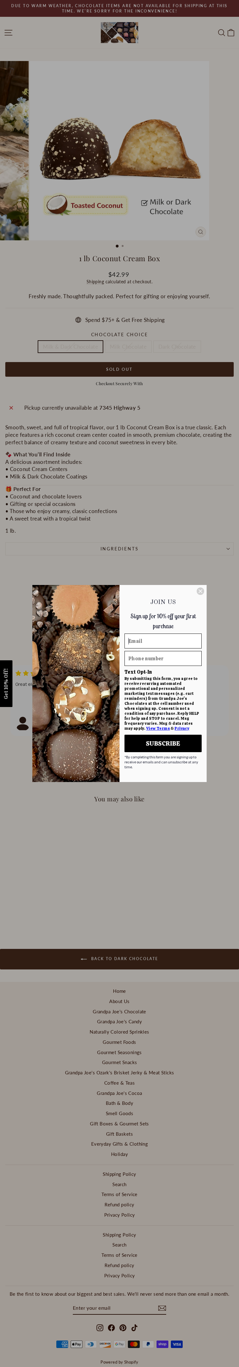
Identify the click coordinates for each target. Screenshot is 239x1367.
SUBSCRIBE (163, 743)
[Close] (200, 591)
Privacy (182, 728)
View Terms (158, 728)
